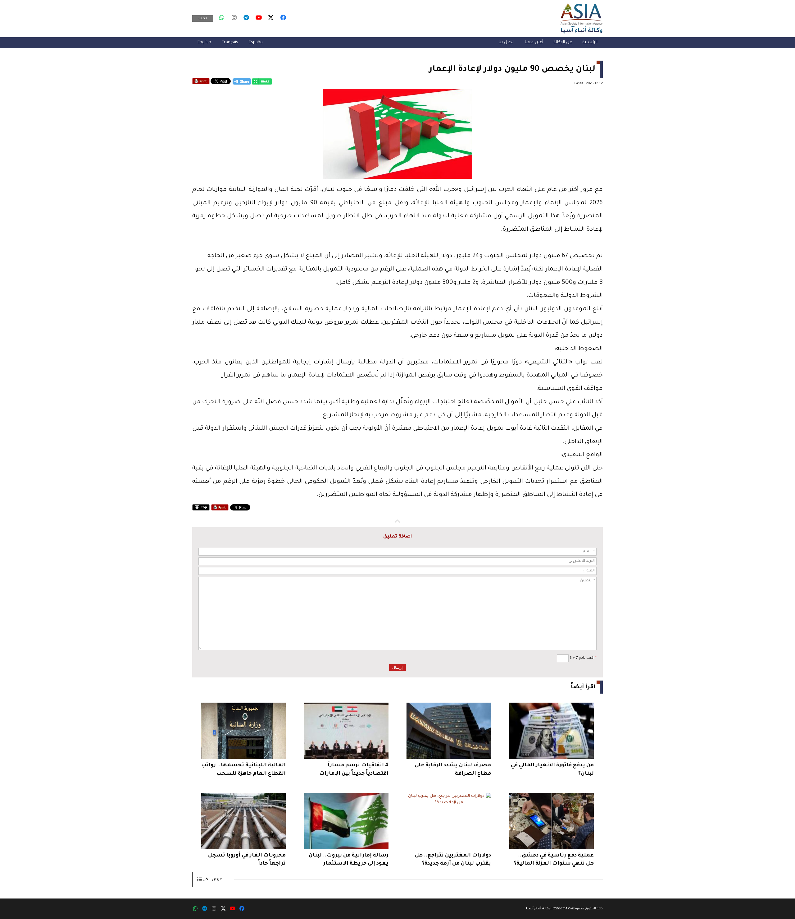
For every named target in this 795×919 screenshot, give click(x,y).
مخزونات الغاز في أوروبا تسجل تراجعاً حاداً (247, 859)
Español (256, 42)
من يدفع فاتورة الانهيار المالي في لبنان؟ (552, 769)
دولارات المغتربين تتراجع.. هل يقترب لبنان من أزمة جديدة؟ (453, 859)
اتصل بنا (506, 42)
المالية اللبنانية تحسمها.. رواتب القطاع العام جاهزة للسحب (243, 769)
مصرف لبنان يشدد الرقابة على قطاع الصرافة (453, 769)
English (204, 42)
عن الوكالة (563, 42)
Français (230, 42)
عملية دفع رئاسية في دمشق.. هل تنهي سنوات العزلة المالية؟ (554, 859)
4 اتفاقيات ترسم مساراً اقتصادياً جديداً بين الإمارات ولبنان (353, 770)
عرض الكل (212, 879)
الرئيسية (590, 42)
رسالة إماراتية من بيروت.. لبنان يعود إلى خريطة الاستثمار (348, 859)
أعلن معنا (534, 42)
